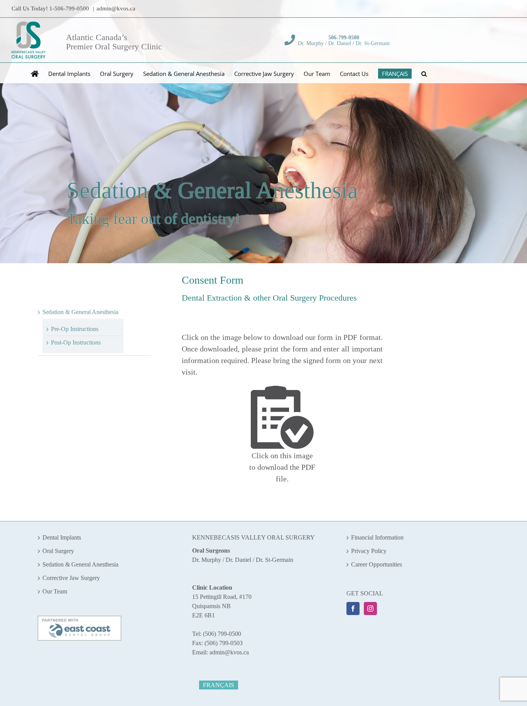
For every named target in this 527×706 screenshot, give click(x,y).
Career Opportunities (376, 564)
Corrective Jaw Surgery (71, 578)
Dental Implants (61, 537)
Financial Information (377, 537)
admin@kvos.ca (115, 8)
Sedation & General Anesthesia (80, 312)
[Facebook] (353, 608)
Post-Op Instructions (76, 342)
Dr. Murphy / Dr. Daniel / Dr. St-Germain (344, 40)
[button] (424, 73)
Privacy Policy (369, 551)
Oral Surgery (58, 551)
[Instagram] (370, 608)
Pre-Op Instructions (74, 329)
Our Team (54, 591)
